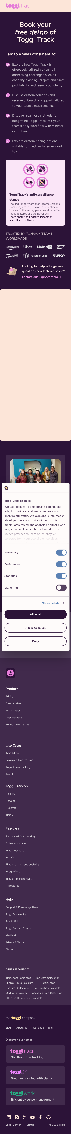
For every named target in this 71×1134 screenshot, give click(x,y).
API (7, 731)
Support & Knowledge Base (22, 907)
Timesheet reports (17, 850)
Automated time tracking (20, 836)
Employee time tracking (19, 760)
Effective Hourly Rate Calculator (24, 998)
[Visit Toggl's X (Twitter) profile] (25, 1117)
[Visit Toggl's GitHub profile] (48, 1117)
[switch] (61, 564)
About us (21, 1027)
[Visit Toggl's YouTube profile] (33, 1117)
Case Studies (13, 703)
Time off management (19, 878)
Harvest (10, 800)
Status (9, 949)
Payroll (9, 774)
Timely (9, 814)
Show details (50, 602)
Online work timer (16, 843)
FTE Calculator (46, 983)
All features (12, 885)
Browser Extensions (17, 724)
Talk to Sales (13, 921)
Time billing (12, 753)
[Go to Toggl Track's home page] (19, 6)
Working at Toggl (43, 1027)
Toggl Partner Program (19, 928)
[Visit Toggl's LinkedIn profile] (9, 1117)
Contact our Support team (40, 277)
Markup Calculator (16, 993)
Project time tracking (18, 767)
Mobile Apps (13, 710)
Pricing (10, 696)
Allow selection (35, 627)
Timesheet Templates (18, 978)
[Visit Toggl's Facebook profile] (40, 1117)
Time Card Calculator (46, 978)
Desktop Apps (14, 717)
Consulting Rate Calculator (46, 993)
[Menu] (63, 6)
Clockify (10, 793)
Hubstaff (11, 807)
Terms (20, 942)
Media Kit (11, 935)
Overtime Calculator (17, 988)
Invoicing (11, 857)
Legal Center (13, 1124)
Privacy (10, 942)
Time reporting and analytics (22, 864)
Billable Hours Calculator (20, 983)
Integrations (13, 871)
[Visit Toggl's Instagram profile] (17, 1117)
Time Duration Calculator (46, 988)
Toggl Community (16, 914)
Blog (8, 1027)
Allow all (35, 614)
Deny (35, 641)
